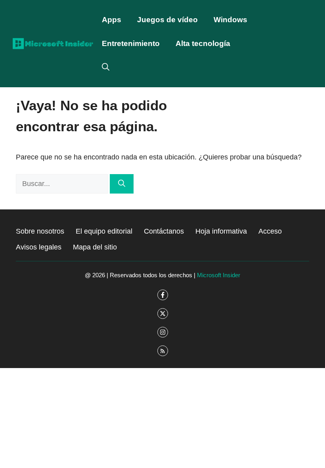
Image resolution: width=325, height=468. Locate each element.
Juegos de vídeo (167, 19)
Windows (230, 19)
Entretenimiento (131, 43)
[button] (105, 67)
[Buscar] (122, 184)
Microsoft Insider (218, 275)
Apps (111, 19)
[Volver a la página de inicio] (53, 43)
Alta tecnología (203, 43)
